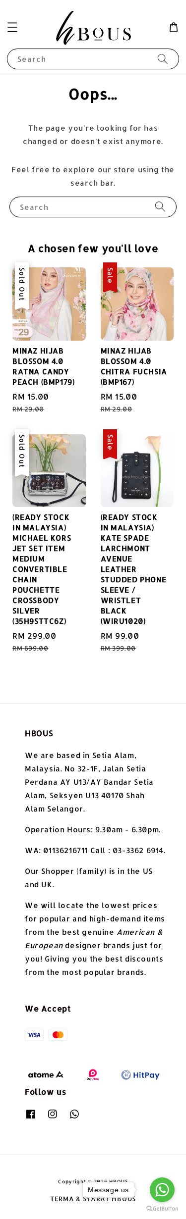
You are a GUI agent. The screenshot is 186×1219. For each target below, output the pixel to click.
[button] (12, 27)
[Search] (163, 58)
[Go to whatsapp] (162, 1189)
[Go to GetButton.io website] (162, 1209)
